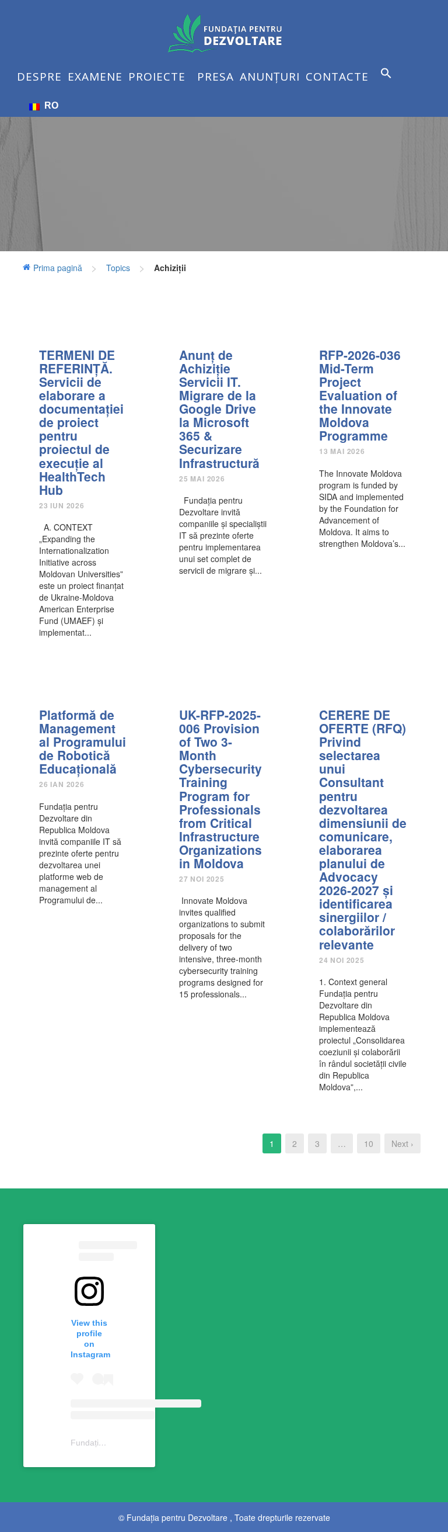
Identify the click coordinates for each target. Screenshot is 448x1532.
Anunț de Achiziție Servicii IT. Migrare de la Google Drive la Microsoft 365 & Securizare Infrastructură (219, 409)
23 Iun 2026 (62, 505)
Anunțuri (270, 76)
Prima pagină (57, 267)
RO (49, 105)
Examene (95, 76)
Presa (215, 76)
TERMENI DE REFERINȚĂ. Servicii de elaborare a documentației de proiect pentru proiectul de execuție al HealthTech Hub (81, 422)
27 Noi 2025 (202, 879)
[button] (389, 82)
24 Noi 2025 (342, 960)
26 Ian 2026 (62, 784)
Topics (118, 267)
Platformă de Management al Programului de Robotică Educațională (82, 741)
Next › (402, 1143)
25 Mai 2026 (202, 478)
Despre (39, 76)
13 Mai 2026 (342, 451)
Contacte (337, 76)
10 (368, 1143)
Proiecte (157, 76)
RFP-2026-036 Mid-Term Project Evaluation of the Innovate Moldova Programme (360, 395)
